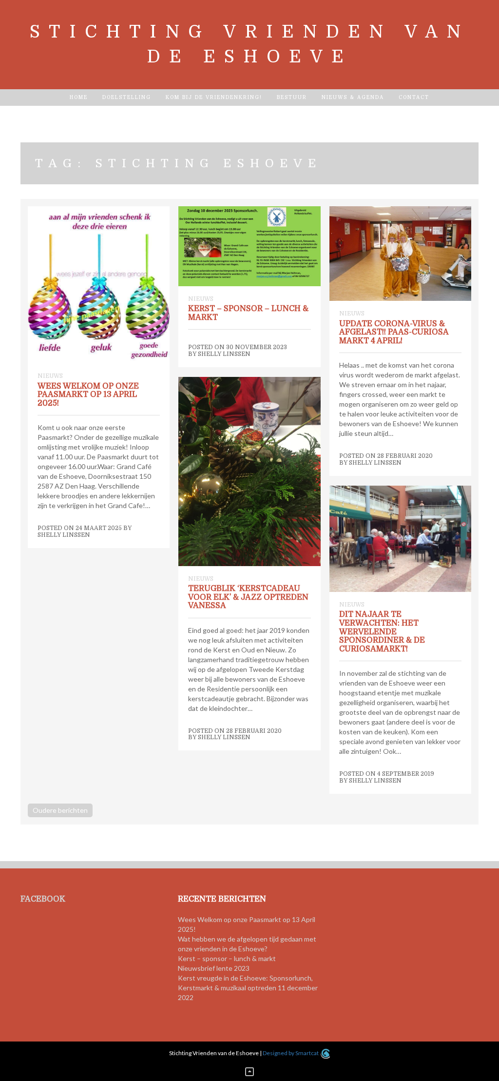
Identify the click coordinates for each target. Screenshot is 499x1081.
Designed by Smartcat (291, 1053)
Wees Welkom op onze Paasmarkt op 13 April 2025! (88, 395)
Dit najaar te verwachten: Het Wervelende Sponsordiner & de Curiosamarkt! (382, 631)
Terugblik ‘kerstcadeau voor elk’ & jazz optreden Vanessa (248, 597)
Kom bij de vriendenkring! (214, 97)
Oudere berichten (60, 810)
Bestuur (292, 97)
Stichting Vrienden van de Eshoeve (249, 44)
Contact (414, 97)
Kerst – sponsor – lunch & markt (248, 313)
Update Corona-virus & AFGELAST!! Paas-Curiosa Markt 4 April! (393, 332)
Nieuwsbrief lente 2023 (214, 968)
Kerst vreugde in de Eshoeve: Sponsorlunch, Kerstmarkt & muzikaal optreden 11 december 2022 (248, 988)
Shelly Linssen (64, 534)
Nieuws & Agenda (353, 97)
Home (79, 97)
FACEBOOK (42, 899)
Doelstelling (126, 97)
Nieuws (50, 376)
